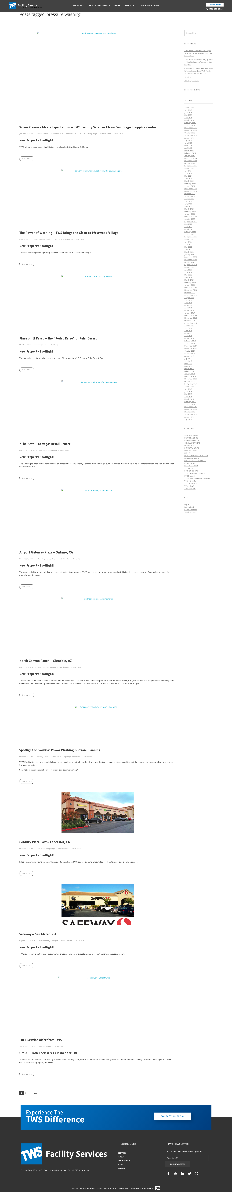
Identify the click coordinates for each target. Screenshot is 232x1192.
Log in (186, 504)
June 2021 (188, 244)
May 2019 (188, 305)
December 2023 (190, 189)
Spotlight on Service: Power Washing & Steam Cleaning (59, 750)
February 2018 (190, 341)
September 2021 (190, 237)
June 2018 (188, 331)
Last (35, 1093)
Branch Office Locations (78, 1170)
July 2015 (188, 419)
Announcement (42, 134)
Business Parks (191, 440)
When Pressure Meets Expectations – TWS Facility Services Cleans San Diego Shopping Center (87, 127)
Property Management (64, 239)
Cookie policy (147, 1188)
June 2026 (188, 112)
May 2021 (188, 247)
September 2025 (190, 135)
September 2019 (190, 295)
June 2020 (188, 272)
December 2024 (190, 158)
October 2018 (189, 320)
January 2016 (189, 404)
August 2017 (189, 356)
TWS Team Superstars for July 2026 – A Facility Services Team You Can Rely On (198, 62)
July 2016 (188, 389)
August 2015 (189, 417)
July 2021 (188, 242)
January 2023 (189, 214)
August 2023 (189, 199)
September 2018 (190, 323)
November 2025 (190, 130)
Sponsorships (191, 471)
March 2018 (189, 338)
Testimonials (190, 483)
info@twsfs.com (59, 1170)
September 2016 (190, 384)
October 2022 (189, 219)
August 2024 (189, 168)
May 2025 (188, 145)
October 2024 (189, 163)
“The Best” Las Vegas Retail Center (44, 444)
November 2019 (190, 290)
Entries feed (189, 507)
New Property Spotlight (88, 134)
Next (30, 1093)
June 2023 (188, 204)
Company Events (192, 443)
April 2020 (188, 277)
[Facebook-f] (168, 1173)
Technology (190, 481)
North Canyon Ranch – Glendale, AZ (45, 661)
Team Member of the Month (197, 478)
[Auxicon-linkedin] (182, 1173)
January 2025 (189, 156)
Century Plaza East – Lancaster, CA (44, 842)
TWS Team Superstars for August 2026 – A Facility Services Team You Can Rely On (198, 53)
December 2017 (190, 346)
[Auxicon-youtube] (175, 1173)
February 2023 (190, 211)
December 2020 (190, 257)
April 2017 (188, 366)
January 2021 (189, 254)
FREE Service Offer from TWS (40, 1040)
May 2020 (188, 275)
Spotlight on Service (72, 757)
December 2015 (190, 407)
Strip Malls (190, 476)
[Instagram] (196, 1173)
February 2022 (190, 232)
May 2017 (188, 364)
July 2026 (188, 110)
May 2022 (188, 224)
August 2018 (189, 326)
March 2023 (189, 209)
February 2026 (190, 123)
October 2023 (189, 194)
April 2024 (188, 178)
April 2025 (188, 148)
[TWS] (24, 5)
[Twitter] (189, 1173)
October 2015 (189, 412)
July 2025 (188, 140)
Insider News (70, 134)
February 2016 (190, 402)
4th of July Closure (191, 81)
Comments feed (190, 510)
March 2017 (189, 369)
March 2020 (189, 280)
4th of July (188, 77)
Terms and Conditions (129, 1188)
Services (188, 468)
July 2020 (188, 270)
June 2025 (188, 143)
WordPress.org (190, 512)
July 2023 (188, 201)
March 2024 (189, 181)
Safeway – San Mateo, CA (37, 934)
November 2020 (190, 260)
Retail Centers (105, 134)
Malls (187, 453)
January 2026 (189, 125)
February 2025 (190, 153)
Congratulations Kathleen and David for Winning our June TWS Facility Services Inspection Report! (198, 71)
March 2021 (189, 252)
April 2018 (188, 336)
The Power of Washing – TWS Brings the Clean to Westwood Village (68, 233)
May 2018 (188, 333)
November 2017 (190, 348)
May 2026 (188, 115)
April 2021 (188, 249)
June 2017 (188, 361)
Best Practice (191, 438)
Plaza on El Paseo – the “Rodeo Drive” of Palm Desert (58, 338)
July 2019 (188, 300)
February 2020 (190, 282)
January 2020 (189, 285)
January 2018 (189, 343)
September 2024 (190, 166)
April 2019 (188, 308)
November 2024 (190, 161)
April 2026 (188, 118)
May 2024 (188, 176)
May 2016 (188, 394)
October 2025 (189, 133)
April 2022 (188, 227)
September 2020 (190, 265)
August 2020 (189, 267)
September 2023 (190, 196)
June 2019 (188, 303)
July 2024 (188, 171)
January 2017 (189, 374)
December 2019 (190, 287)
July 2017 (188, 358)
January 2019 (189, 313)
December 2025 (190, 128)
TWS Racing (190, 489)
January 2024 (189, 186)
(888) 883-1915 (34, 1170)
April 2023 (188, 206)
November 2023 (190, 191)
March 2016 (189, 399)
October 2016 (189, 381)
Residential (189, 463)
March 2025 (189, 151)
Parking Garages (192, 458)
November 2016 (190, 379)
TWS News (118, 134)
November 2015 (190, 409)
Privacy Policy (110, 1188)
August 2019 (189, 298)
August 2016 (189, 386)
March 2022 (189, 229)
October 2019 (189, 293)
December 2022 (190, 216)
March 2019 (189, 310)
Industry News (57, 134)
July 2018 (188, 328)
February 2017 (190, 371)
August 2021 (189, 239)
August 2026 (189, 107)
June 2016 (188, 391)
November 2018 (190, 318)
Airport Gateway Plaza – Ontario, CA (46, 552)
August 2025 (189, 138)
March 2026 (189, 120)
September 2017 (190, 353)
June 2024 (188, 173)
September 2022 (190, 222)
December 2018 (190, 315)
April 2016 (188, 397)
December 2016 (190, 376)
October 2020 (189, 262)
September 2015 (190, 414)
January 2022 (189, 234)
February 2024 (190, 183)
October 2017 (189, 351)
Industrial (189, 445)
